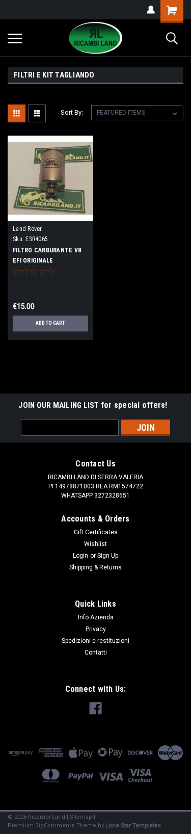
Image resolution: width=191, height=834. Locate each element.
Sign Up (107, 555)
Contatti (96, 652)
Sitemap (81, 817)
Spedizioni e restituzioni (95, 640)
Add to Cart (50, 323)
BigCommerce (55, 825)
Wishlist (95, 544)
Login (80, 555)
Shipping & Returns (95, 567)
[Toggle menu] (15, 38)
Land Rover (27, 228)
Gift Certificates (96, 532)
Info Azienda (96, 617)
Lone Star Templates (133, 825)
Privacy (96, 629)
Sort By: (72, 112)
